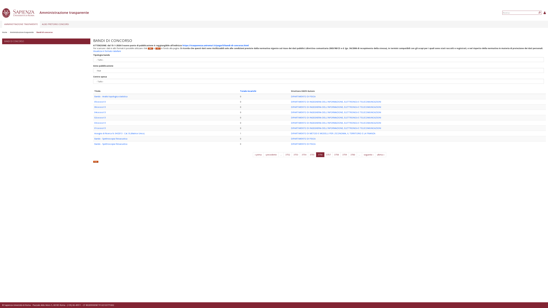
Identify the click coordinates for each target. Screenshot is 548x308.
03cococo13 (100, 122)
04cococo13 (100, 112)
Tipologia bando (101, 55)
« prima (258, 154)
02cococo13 (100, 117)
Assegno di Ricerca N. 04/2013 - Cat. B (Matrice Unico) (119, 133)
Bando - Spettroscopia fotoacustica (110, 138)
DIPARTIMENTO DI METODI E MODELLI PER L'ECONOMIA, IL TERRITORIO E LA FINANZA (333, 133)
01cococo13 (100, 128)
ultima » (380, 154)
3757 (328, 154)
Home (4, 32)
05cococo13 (100, 101)
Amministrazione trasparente (21, 24)
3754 (304, 154)
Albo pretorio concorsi (55, 24)
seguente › (368, 154)
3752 (287, 154)
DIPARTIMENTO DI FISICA (303, 96)
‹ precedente (271, 154)
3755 (312, 154)
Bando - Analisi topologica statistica (110, 96)
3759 (344, 154)
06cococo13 (100, 107)
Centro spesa (100, 76)
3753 (296, 154)
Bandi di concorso (14, 41)
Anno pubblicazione (103, 65)
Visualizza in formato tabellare (107, 51)
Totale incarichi (248, 91)
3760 (352, 154)
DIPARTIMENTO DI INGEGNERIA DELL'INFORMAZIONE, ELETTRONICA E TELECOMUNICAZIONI (336, 101)
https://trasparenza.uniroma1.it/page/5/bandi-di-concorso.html (216, 45)
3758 (336, 154)
